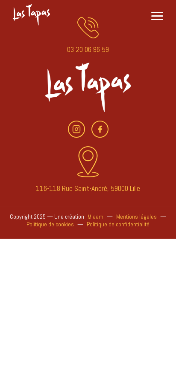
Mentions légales (136, 216)
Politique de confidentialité (118, 224)
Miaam (95, 216)
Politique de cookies (50, 224)
